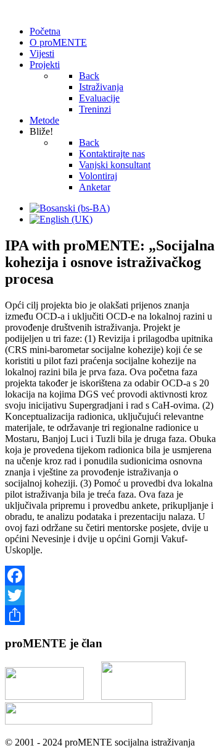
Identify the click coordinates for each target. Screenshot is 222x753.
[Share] (111, 615)
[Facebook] (111, 575)
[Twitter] (111, 595)
